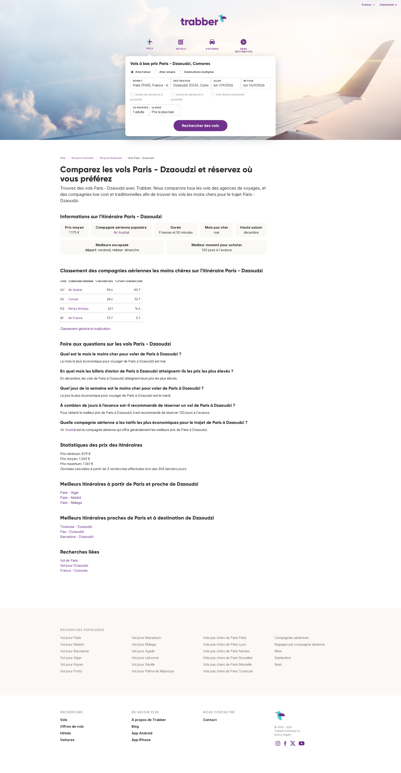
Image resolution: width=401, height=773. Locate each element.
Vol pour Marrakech (146, 638)
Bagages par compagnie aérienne (299, 644)
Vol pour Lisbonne (145, 658)
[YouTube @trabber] (301, 745)
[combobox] (150, 83)
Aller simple (167, 71)
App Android (142, 733)
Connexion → (388, 4)
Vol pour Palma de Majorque (153, 671)
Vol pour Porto (71, 671)
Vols (63, 720)
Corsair (73, 299)
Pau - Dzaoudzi (72, 532)
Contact (210, 720)
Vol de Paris (69, 560)
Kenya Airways (79, 308)
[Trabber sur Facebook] (285, 745)
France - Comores (74, 570)
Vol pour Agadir (143, 651)
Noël (278, 664)
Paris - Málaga (71, 503)
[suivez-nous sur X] (292, 745)
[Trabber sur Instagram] (277, 745)
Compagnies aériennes (291, 638)
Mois (278, 651)
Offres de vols (72, 726)
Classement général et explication (85, 329)
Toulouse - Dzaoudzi (76, 527)
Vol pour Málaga (144, 644)
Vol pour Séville (143, 664)
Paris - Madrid (70, 497)
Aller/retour (143, 71)
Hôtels (65, 733)
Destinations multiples (199, 71)
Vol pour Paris (70, 638)
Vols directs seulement (230, 94)
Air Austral (121, 232)
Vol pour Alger (70, 658)
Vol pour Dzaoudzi (74, 565)
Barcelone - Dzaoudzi (76, 537)
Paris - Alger (69, 492)
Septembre (282, 658)
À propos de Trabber (149, 720)
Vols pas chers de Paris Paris (224, 638)
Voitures (67, 740)
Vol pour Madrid (72, 644)
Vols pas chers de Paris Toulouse (228, 671)
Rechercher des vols (200, 125)
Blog (135, 726)
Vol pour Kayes (71, 664)
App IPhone (141, 740)
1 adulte (138, 112)
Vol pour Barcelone (74, 651)
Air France (75, 318)
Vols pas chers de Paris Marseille (227, 664)
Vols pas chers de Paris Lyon (224, 644)
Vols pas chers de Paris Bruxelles (228, 658)
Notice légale (282, 734)
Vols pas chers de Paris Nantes (226, 651)
